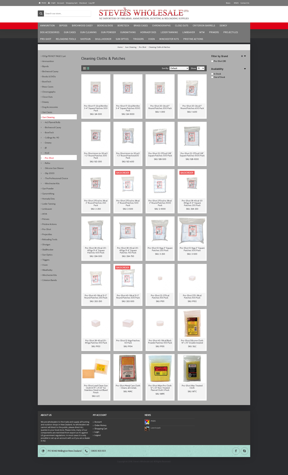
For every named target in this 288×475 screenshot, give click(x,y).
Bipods (45, 66)
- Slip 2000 (48, 173)
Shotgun (46, 244)
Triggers (46, 259)
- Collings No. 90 (50, 137)
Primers (45, 219)
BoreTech (46, 81)
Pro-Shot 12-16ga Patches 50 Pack (128, 341)
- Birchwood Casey (51, 127)
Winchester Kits (49, 275)
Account (98, 422)
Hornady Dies (48, 198)
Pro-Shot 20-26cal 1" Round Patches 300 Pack (160, 107)
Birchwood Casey (50, 71)
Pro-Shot (46, 229)
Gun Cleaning (48, 117)
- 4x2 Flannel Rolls (51, 122)
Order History (100, 425)
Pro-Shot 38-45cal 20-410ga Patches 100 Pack (96, 341)
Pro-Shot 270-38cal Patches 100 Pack (192, 296)
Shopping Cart (100, 428)
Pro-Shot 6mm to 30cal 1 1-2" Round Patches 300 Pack (96, 155)
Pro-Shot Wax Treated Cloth (192, 386)
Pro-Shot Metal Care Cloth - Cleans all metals (128, 386)
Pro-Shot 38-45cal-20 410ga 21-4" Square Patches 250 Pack (192, 203)
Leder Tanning (48, 203)
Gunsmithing (48, 193)
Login (96, 432)
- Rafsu (46, 163)
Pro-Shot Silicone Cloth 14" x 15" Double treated (192, 341)
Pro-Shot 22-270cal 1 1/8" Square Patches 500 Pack (160, 154)
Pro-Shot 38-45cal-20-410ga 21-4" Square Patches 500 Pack (96, 250)
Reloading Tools (49, 239)
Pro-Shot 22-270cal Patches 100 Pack (160, 296)
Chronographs (49, 91)
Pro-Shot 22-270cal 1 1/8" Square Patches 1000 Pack (192, 154)
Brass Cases (47, 86)
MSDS (153, 421)
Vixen (45, 265)
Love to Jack (155, 428)
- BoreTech (48, 132)
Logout (97, 435)
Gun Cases (47, 112)
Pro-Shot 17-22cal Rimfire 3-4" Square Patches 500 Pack (96, 108)
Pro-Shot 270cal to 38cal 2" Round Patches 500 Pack (128, 203)
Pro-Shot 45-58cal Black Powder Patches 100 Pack (160, 341)
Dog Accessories (50, 107)
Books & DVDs (49, 76)
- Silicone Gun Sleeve (53, 168)
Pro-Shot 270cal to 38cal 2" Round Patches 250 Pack (95, 203)
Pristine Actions (49, 224)
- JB (44, 147)
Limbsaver (47, 209)
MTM (44, 214)
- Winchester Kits (51, 183)
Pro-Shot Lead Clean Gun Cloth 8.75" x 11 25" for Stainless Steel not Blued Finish (96, 389)
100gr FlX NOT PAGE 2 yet (54, 56)
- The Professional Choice (55, 178)
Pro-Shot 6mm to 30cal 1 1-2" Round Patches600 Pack (128, 155)
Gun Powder (48, 188)
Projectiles (47, 234)
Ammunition (48, 61)
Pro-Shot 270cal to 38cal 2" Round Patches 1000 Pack (160, 203)
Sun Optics (47, 254)
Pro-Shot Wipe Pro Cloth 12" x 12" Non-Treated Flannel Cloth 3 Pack (160, 388)
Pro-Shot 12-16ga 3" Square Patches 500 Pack (192, 249)
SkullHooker (47, 249)
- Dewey (46, 142)
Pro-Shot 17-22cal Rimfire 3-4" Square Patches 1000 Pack (128, 108)
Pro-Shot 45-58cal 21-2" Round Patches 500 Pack (128, 296)
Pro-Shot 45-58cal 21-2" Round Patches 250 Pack (95, 296)
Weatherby (47, 270)
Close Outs (47, 97)
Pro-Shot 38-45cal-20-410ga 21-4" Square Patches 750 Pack (128, 250)
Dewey (45, 102)
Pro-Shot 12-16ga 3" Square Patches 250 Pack (160, 249)
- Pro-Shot (48, 158)
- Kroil (45, 153)
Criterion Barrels (49, 280)
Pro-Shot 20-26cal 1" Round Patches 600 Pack (192, 107)
